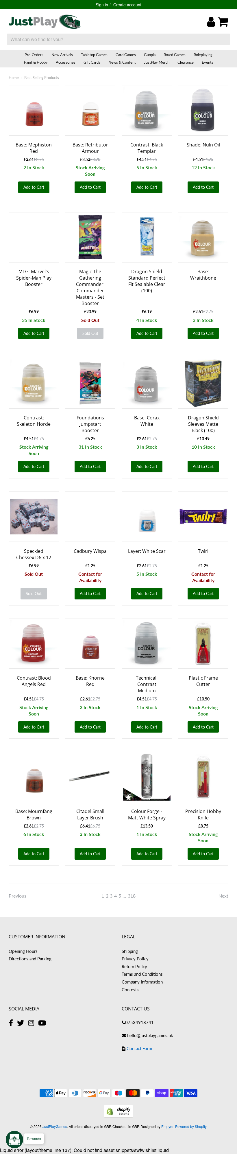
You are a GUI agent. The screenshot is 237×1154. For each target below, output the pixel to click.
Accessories (65, 62)
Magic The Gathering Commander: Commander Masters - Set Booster (90, 287)
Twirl (203, 551)
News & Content (122, 62)
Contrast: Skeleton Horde (34, 420)
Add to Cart (33, 187)
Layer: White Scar (147, 551)
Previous (17, 895)
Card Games (126, 54)
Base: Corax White (147, 420)
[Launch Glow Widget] (14, 1139)
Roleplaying (203, 54)
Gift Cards (92, 62)
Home (14, 77)
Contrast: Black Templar (146, 148)
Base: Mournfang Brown (33, 814)
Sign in (102, 5)
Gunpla (149, 54)
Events (207, 62)
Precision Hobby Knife (203, 814)
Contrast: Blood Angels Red (34, 681)
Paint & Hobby (36, 62)
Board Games (175, 54)
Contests (130, 989)
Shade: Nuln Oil (203, 145)
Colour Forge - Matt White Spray (147, 814)
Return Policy (134, 966)
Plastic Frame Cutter (203, 681)
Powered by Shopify (190, 1126)
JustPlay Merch (156, 62)
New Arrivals (62, 54)
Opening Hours (23, 951)
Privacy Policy (135, 958)
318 (132, 895)
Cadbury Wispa (90, 551)
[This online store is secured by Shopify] (118, 1115)
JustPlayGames (54, 1126)
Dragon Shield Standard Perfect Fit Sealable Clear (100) (146, 281)
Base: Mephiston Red (34, 148)
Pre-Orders (34, 54)
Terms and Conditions (142, 974)
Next (223, 895)
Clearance (185, 62)
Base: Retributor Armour (90, 148)
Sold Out (90, 333)
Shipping (130, 951)
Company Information (142, 981)
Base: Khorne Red (90, 681)
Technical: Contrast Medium (147, 684)
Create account (127, 5)
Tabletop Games (94, 54)
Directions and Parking (30, 958)
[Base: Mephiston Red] (34, 110)
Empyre (167, 1126)
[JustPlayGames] (45, 21)
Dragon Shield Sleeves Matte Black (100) (203, 424)
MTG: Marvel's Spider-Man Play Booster (33, 277)
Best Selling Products (41, 77)
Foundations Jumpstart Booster (90, 424)
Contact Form (139, 1048)
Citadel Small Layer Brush (90, 814)
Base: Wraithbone (203, 274)
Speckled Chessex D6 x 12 (33, 554)
